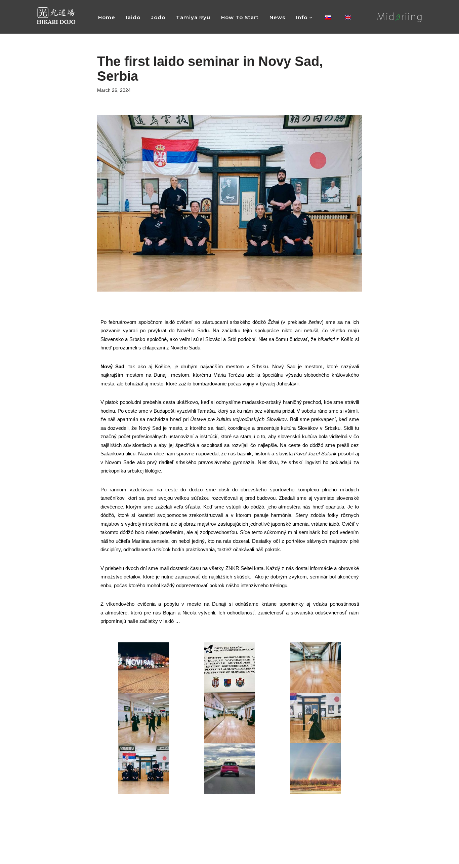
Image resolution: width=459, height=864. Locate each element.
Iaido (133, 17)
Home (106, 17)
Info (302, 17)
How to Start (240, 17)
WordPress (85, 856)
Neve (44, 856)
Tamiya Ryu (193, 17)
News (277, 17)
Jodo (158, 17)
